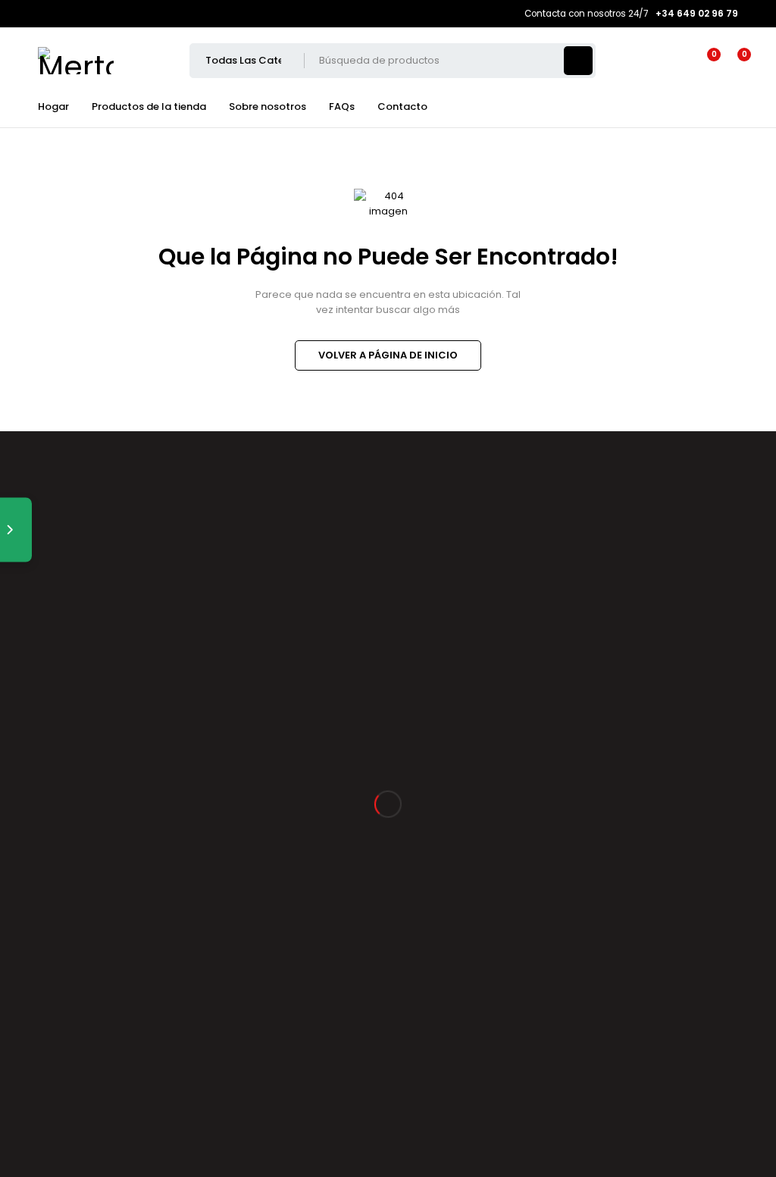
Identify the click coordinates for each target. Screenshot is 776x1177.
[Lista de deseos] (705, 60)
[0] (732, 60)
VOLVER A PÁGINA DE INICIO (388, 355)
